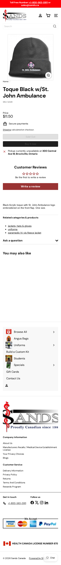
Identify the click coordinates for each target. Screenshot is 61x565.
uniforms (12, 229)
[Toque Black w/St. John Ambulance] (24, 286)
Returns (7, 478)
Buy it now (30, 143)
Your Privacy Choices (13, 453)
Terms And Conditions (14, 482)
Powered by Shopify (39, 558)
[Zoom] (48, 75)
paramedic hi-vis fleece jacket (24, 232)
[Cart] (48, 15)
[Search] (54, 26)
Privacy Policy (10, 474)
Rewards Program (12, 486)
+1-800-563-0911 (38, 2)
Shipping (7, 129)
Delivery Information (13, 470)
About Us (7, 443)
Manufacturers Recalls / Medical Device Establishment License (30, 448)
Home (5, 81)
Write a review (30, 186)
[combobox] (30, 26)
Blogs (5, 457)
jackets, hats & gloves (20, 225)
